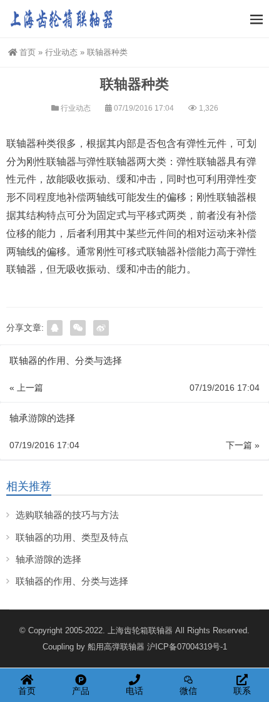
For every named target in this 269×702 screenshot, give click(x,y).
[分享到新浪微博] (101, 328)
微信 (188, 691)
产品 (80, 691)
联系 (242, 691)
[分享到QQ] (55, 328)
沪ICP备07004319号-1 (187, 646)
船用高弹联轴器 (116, 646)
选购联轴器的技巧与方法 (67, 514)
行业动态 (61, 52)
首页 (27, 52)
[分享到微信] (78, 328)
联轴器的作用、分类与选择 (72, 581)
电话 (134, 691)
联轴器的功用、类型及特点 (72, 537)
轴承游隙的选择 (48, 559)
